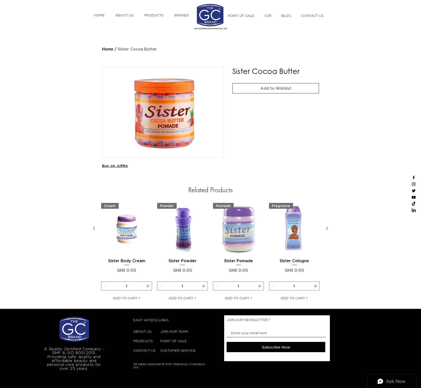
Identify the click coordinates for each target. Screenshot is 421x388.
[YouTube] (413, 197)
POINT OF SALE (172, 341)
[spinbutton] (126, 286)
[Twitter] (413, 190)
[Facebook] (413, 177)
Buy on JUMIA (115, 166)
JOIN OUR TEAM (172, 331)
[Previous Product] (94, 228)
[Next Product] (327, 228)
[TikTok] (413, 203)
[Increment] (148, 286)
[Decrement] (105, 286)
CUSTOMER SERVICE (172, 350)
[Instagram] (413, 184)
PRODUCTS (143, 341)
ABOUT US (142, 331)
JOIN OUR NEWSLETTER (247, 319)
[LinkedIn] (413, 210)
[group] (210, 253)
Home (107, 49)
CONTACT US (144, 350)
